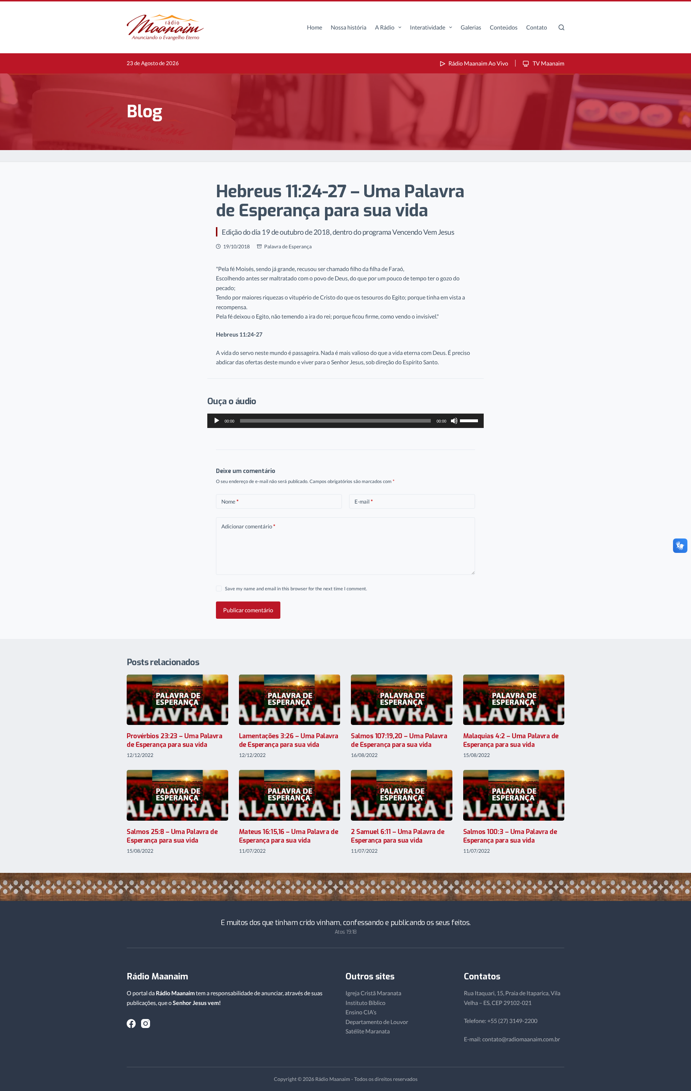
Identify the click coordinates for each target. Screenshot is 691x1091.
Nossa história (348, 27)
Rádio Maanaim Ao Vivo (478, 63)
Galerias (471, 27)
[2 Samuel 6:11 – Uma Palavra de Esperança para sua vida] (401, 795)
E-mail (363, 501)
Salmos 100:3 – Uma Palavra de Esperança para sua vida (510, 836)
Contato (536, 27)
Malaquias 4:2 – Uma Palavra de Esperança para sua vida (511, 740)
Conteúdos (504, 27)
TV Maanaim (548, 63)
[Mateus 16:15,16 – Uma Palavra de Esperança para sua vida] (289, 795)
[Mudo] (454, 420)
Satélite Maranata (368, 1031)
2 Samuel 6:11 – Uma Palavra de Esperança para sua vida (397, 836)
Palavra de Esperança (288, 246)
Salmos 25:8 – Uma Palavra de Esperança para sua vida (172, 836)
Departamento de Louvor (377, 1021)
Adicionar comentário (248, 526)
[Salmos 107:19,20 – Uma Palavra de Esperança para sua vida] (401, 700)
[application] (345, 421)
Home (314, 27)
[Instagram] (145, 1023)
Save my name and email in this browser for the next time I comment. (296, 588)
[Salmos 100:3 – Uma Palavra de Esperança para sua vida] (514, 795)
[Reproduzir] (216, 420)
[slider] (470, 420)
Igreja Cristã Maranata (373, 992)
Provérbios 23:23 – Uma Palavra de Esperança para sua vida (174, 740)
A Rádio (384, 27)
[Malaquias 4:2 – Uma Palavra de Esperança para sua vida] (514, 700)
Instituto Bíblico (365, 1002)
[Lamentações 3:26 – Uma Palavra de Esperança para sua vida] (289, 700)
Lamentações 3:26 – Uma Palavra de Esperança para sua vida (289, 740)
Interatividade (427, 27)
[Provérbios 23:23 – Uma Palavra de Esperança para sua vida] (177, 700)
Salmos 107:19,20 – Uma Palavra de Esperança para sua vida (399, 740)
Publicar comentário (248, 610)
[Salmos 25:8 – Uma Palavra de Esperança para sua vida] (177, 795)
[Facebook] (131, 1023)
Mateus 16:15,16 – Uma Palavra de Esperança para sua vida (288, 836)
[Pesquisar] (561, 27)
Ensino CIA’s (361, 1012)
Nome (230, 501)
